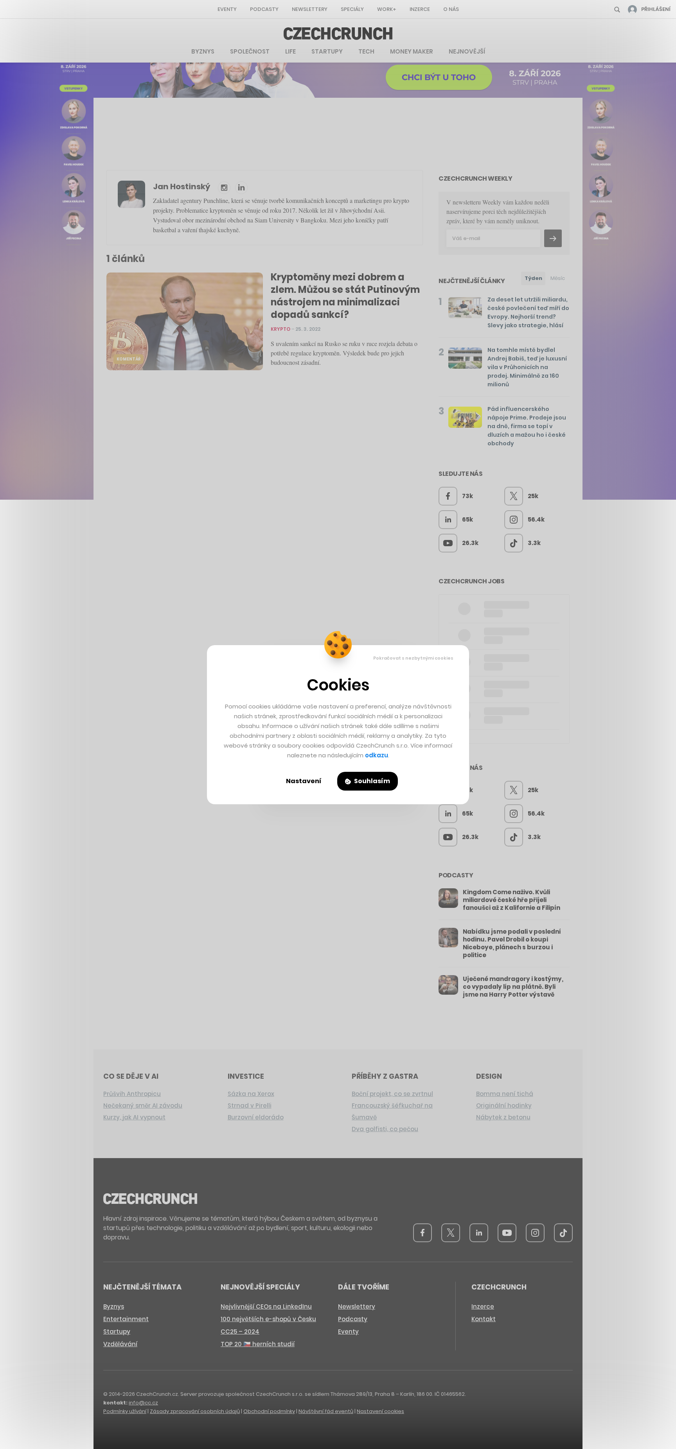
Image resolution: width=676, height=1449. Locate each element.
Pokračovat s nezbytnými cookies (413, 658)
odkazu (376, 755)
